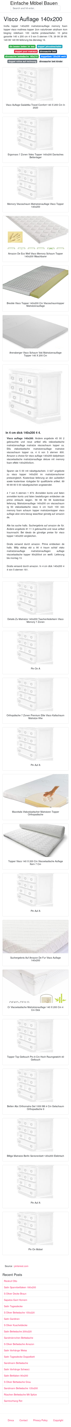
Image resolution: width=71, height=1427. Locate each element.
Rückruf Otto (10, 1281)
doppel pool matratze (26, 51)
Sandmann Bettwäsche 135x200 (21, 1388)
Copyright (58, 1420)
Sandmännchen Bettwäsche (18, 1337)
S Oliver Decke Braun (15, 1293)
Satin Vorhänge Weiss (15, 1350)
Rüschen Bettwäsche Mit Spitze (20, 1394)
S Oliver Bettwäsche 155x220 (19, 1312)
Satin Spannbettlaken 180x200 (20, 1287)
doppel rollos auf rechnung (22, 61)
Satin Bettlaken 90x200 (16, 1375)
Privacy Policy (40, 1420)
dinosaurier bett (48, 51)
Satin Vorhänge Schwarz (17, 1369)
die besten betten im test (22, 46)
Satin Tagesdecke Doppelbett (19, 1356)
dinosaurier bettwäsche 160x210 (21, 56)
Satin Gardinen (12, 1318)
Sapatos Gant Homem (15, 1300)
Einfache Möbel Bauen (34, 3)
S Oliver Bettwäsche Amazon (19, 1344)
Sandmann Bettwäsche (16, 1363)
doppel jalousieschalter (50, 46)
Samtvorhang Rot (13, 1400)
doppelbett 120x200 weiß (53, 56)
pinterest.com (21, 1266)
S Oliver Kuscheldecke (15, 1325)
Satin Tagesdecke (13, 1306)
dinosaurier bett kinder (51, 61)
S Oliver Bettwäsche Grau (17, 1382)
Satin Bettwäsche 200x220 (18, 1331)
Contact (23, 1420)
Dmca (11, 1420)
